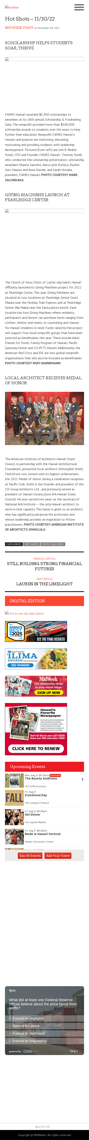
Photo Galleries (52, 544)
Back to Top (42, 1126)
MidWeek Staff (19, 28)
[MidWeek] (24, 7)
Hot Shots (31, 544)
